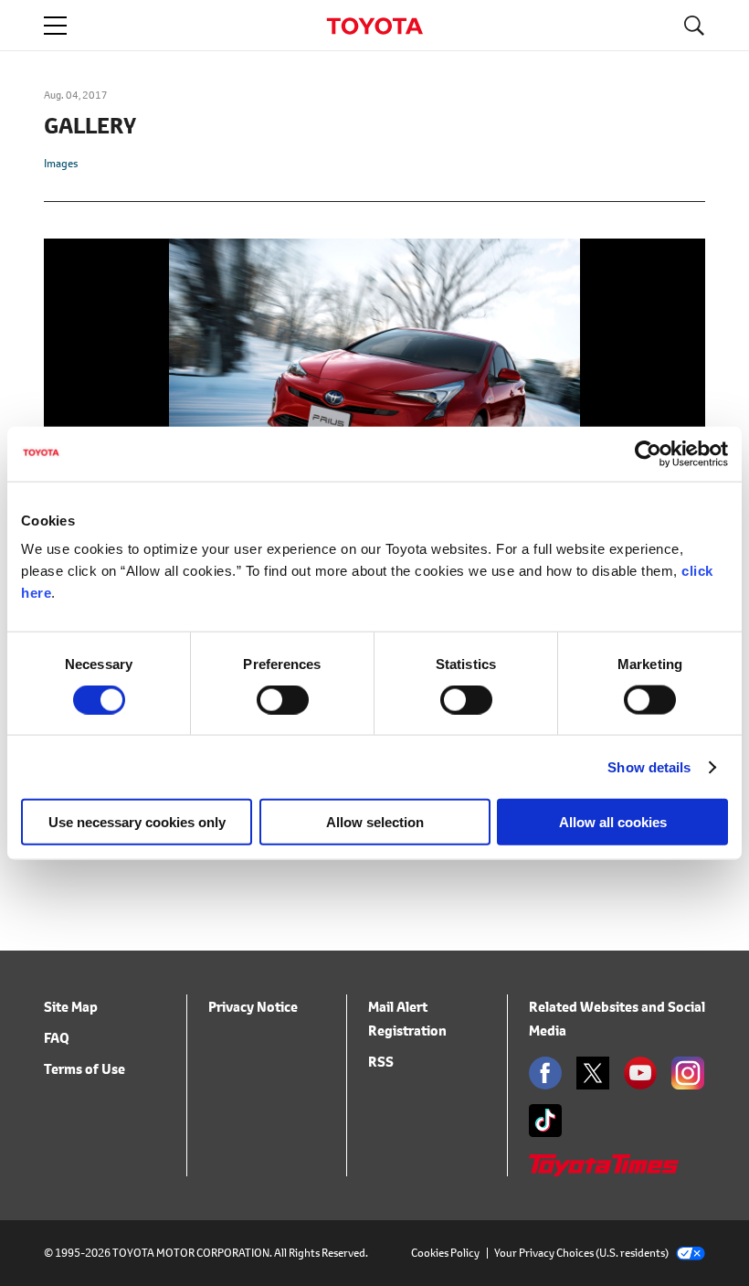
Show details (649, 766)
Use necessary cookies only (137, 822)
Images (61, 163)
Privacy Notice (253, 1006)
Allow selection (375, 822)
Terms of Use (84, 1069)
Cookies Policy (445, 1252)
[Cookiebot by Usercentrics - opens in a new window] (648, 453)
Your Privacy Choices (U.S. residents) (581, 1252)
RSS (381, 1061)
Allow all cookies (613, 822)
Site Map (71, 1006)
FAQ (56, 1037)
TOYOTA (374, 26)
